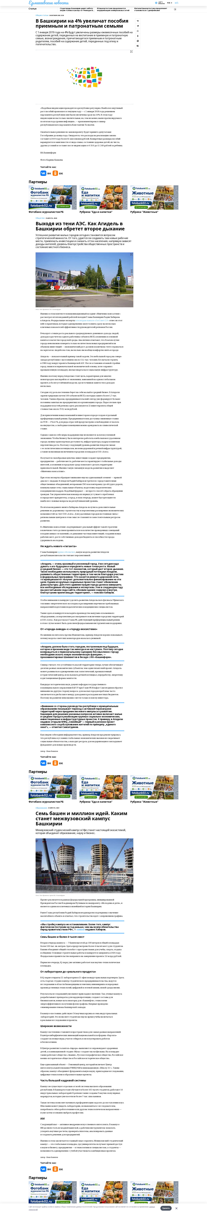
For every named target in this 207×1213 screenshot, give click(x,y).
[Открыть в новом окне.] (45, 173)
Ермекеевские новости (48, 2)
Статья (32, 8)
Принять (166, 1208)
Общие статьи (42, 15)
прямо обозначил (66, 552)
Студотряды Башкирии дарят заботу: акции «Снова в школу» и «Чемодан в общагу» (76, 9)
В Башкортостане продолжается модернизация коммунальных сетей (113, 9)
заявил (81, 929)
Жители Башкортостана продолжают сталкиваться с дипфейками (150, 9)
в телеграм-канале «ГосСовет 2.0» (92, 320)
